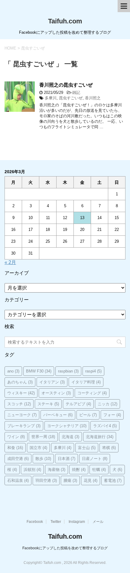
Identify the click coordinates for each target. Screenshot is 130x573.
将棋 (109, 447)
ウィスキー (21, 393)
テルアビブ (78, 404)
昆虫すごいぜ (71, 98)
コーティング (92, 393)
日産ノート (94, 458)
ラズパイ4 (105, 426)
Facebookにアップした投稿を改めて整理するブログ (65, 548)
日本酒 (66, 458)
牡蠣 (99, 469)
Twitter (55, 522)
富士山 (87, 447)
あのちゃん (20, 382)
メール (98, 522)
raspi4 (93, 371)
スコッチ (19, 404)
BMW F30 (38, 371)
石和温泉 (18, 480)
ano (13, 371)
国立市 (38, 447)
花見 (90, 480)
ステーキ (48, 404)
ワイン (16, 436)
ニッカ (107, 404)
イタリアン (52, 382)
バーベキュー (58, 415)
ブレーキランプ (24, 426)
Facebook (35, 522)
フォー (112, 415)
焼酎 (79, 469)
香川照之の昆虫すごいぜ (66, 84)
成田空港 (18, 458)
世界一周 (43, 436)
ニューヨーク (22, 415)
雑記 (76, 92)
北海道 (70, 436)
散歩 (43, 458)
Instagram (77, 522)
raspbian (68, 371)
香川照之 (93, 98)
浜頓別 (32, 469)
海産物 (56, 469)
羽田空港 (46, 480)
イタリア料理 (86, 382)
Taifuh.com (65, 21)
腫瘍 (70, 480)
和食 (15, 447)
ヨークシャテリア (66, 426)
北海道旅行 (99, 436)
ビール (88, 415)
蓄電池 (113, 480)
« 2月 (10, 262)
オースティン (56, 393)
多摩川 (51, 98)
